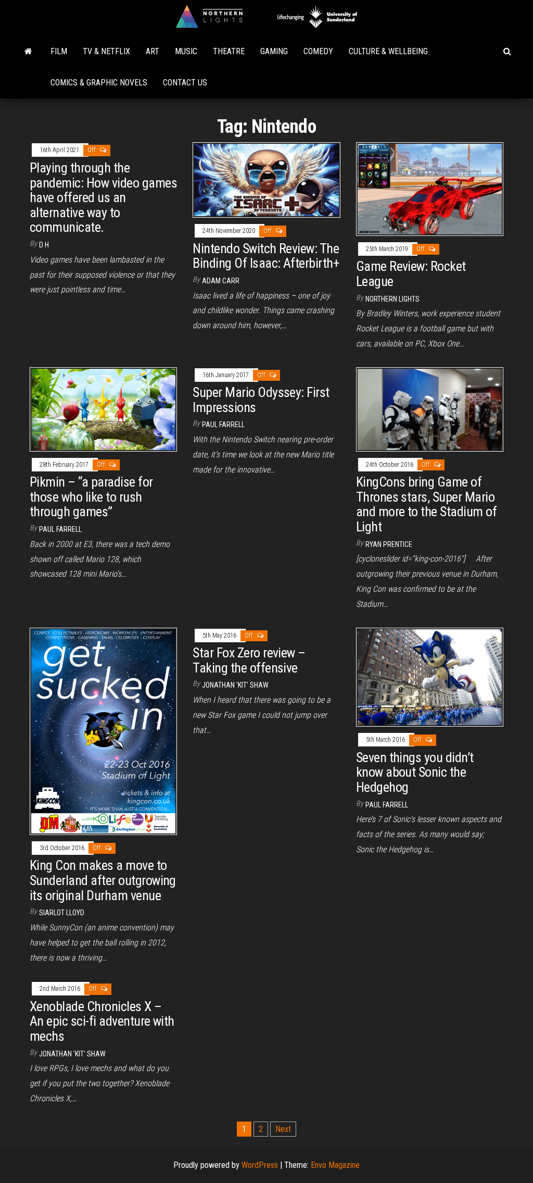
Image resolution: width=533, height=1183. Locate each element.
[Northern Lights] (28, 51)
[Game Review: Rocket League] (429, 188)
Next (283, 1129)
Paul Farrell (60, 529)
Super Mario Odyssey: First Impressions (261, 399)
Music (186, 51)
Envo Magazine (335, 1165)
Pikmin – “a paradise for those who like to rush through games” (91, 496)
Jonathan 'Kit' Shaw (235, 685)
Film (58, 51)
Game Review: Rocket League (411, 273)
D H (44, 245)
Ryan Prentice (388, 544)
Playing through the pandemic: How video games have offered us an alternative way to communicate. (103, 197)
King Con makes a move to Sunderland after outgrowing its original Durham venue (103, 880)
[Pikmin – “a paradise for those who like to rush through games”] (103, 409)
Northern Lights (392, 299)
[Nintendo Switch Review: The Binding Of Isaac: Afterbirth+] (266, 179)
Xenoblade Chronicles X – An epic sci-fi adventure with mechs (102, 1021)
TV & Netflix (106, 51)
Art (152, 51)
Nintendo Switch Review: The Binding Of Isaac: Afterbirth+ (266, 256)
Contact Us (185, 83)
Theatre (229, 51)
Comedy (318, 51)
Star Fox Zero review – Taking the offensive (249, 660)
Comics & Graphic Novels (98, 83)
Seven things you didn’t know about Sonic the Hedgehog (415, 772)
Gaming (274, 51)
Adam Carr (220, 281)
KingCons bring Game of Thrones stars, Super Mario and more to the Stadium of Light (426, 504)
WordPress (260, 1165)
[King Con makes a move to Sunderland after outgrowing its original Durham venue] (103, 731)
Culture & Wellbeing (388, 51)
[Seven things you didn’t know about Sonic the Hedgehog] (429, 676)
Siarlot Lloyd (61, 912)
